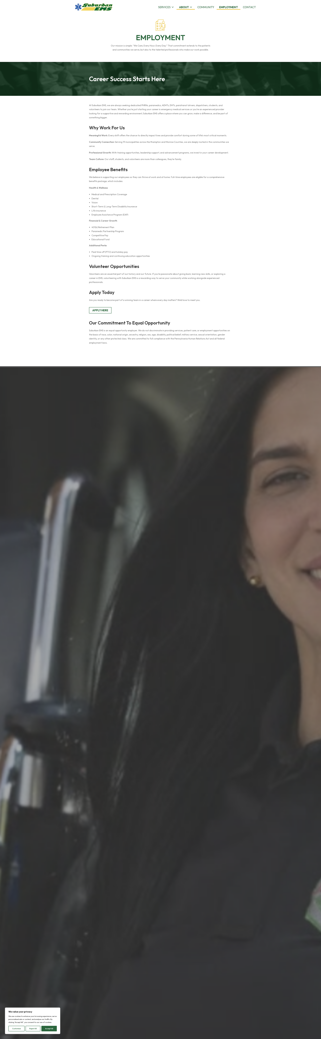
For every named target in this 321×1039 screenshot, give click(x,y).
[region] (32, 1021)
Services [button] (164, 7)
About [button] (184, 7)
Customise (16, 1028)
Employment (228, 7)
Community (205, 7)
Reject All (33, 1028)
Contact (249, 7)
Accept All (49, 1028)
